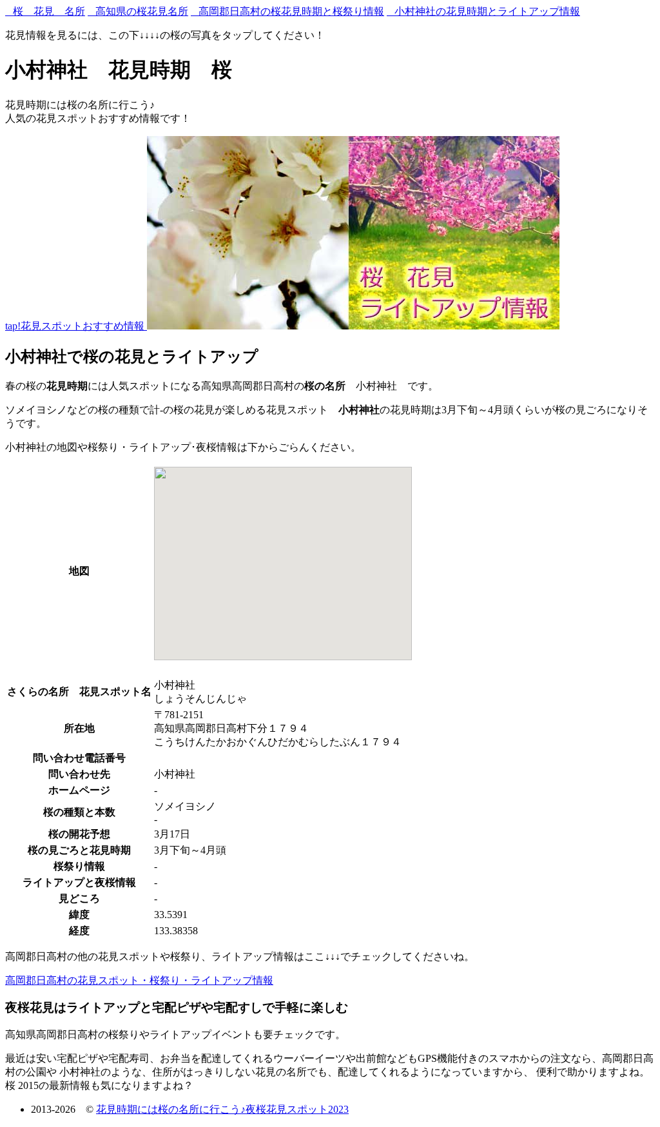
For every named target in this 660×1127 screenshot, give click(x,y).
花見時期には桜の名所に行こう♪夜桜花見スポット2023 (222, 1109)
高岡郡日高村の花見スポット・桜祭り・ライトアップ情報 (139, 980)
